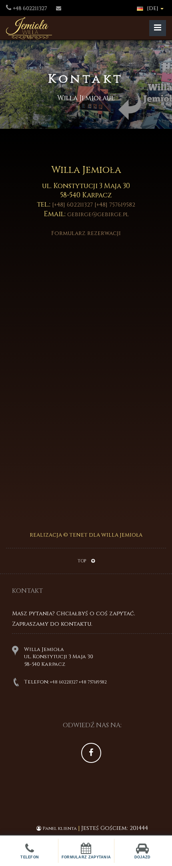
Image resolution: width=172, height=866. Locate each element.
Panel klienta (59, 828)
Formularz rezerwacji (86, 233)
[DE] (153, 8)
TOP (82, 561)
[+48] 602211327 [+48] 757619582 (93, 205)
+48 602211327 (64, 682)
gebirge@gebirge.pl (98, 214)
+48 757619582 (93, 682)
